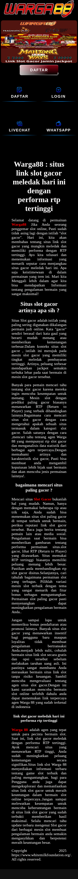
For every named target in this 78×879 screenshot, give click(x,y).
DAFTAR (39, 70)
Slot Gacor (42, 499)
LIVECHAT (19, 130)
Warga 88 (21, 730)
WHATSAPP (59, 130)
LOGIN (58, 96)
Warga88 (21, 224)
